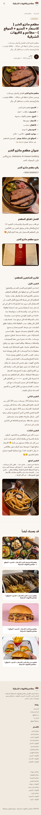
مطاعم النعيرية (34, 778)
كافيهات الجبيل (34, 755)
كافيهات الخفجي (34, 790)
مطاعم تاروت (35, 793)
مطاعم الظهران (34, 752)
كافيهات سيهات (34, 784)
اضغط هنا (20, 142)
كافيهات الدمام (34, 743)
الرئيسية (36, 13)
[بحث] (4, 3)
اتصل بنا (36, 718)
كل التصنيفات (34, 712)
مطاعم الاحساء (34, 740)
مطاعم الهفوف (34, 775)
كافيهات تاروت (34, 799)
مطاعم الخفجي (34, 781)
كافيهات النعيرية (34, 796)
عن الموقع (36, 715)
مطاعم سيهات (34, 772)
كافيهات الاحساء (34, 759)
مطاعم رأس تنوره (33, 787)
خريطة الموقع (35, 721)
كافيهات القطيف (34, 762)
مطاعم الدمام (35, 734)
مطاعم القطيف (34, 749)
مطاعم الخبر (27, 13)
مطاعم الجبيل (35, 746)
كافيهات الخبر (34, 737)
